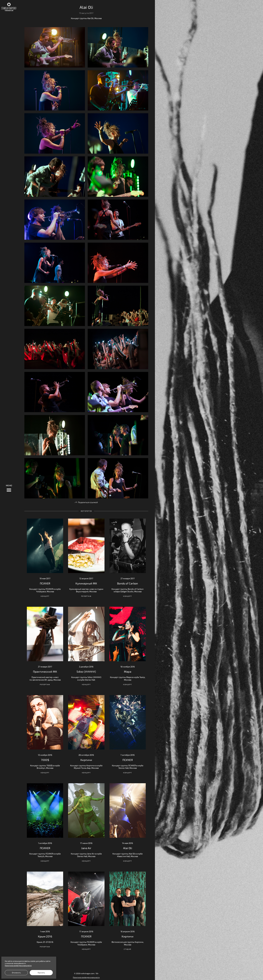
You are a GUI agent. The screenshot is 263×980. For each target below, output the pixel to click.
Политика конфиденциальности (86, 977)
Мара (127, 671)
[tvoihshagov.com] (9, 7)
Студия (127, 949)
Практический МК (45, 671)
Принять (41, 973)
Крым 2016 (45, 936)
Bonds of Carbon (127, 583)
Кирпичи (86, 759)
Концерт (45, 596)
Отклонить (16, 973)
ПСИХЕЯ (45, 583)
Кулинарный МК (86, 583)
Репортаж (86, 596)
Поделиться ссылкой (88, 502)
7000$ (45, 759)
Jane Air (86, 848)
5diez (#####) (86, 671)
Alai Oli (127, 848)
